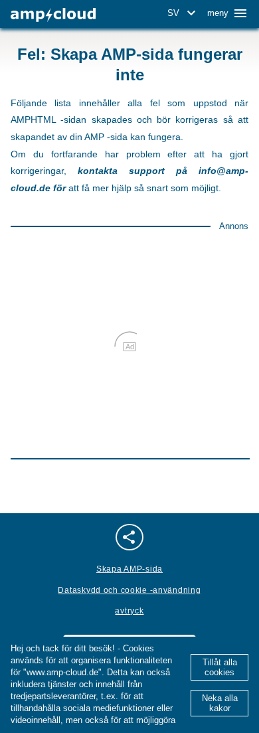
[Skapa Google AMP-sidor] (53, 15)
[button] (183, 13)
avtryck (129, 610)
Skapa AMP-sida (129, 569)
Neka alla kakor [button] (220, 703)
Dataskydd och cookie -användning (129, 590)
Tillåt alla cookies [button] (220, 667)
